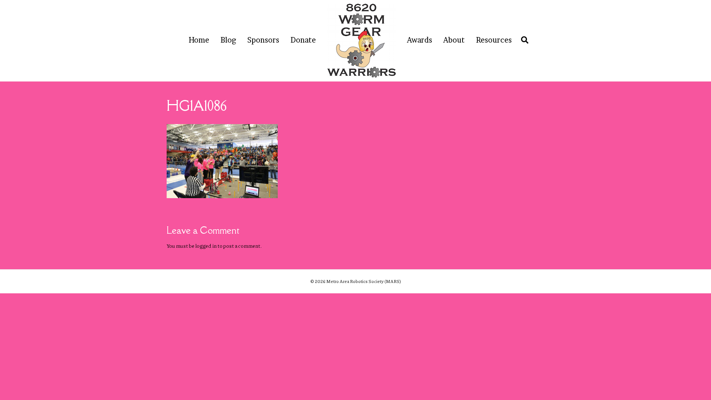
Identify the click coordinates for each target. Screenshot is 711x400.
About (454, 40)
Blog (228, 40)
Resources (494, 40)
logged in (206, 245)
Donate (303, 40)
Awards (419, 40)
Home (198, 40)
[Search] (522, 40)
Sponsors (263, 40)
